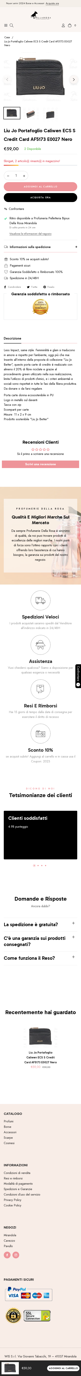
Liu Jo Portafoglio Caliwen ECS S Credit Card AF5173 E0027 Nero (40, 1057)
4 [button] (45, 865)
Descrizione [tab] (12, 338)
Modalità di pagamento (18, 1183)
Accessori (10, 1132)
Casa (7, 37)
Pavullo (8, 1246)
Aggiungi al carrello (63, 1368)
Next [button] (74, 79)
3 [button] (41, 865)
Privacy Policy (12, 1200)
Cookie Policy (12, 1205)
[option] (40, 78)
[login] (62, 25)
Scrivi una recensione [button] (40, 464)
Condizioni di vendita (17, 1173)
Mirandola (10, 1235)
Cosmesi (9, 1143)
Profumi (8, 1121)
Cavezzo (9, 1240)
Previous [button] (7, 79)
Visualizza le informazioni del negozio (30, 234)
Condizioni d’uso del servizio (22, 1194)
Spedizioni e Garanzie (18, 1189)
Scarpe (8, 1138)
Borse (7, 1127)
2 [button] (38, 865)
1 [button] (34, 865)
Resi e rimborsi (13, 1178)
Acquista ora (46, 3)
